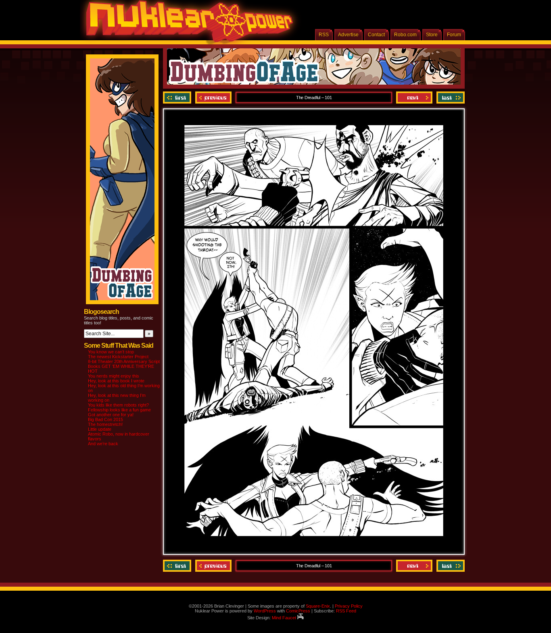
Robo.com (405, 34)
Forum (454, 34)
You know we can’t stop (111, 351)
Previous (213, 97)
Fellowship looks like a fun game (119, 409)
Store (432, 34)
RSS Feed (346, 610)
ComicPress (298, 610)
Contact (376, 34)
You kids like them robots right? (118, 405)
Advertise (348, 34)
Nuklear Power (187, 24)
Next (414, 97)
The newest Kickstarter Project (118, 356)
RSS (324, 34)
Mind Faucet (284, 617)
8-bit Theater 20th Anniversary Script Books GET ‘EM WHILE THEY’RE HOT (124, 366)
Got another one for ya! (111, 414)
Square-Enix (318, 606)
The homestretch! (105, 424)
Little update (99, 429)
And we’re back (103, 443)
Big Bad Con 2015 (105, 419)
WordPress (265, 610)
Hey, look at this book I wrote (116, 380)
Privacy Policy (349, 606)
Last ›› (449, 97)
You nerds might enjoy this (113, 376)
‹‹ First (178, 97)
